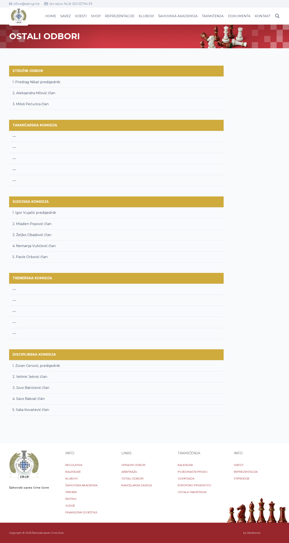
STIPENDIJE (241, 478)
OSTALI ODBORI (132, 478)
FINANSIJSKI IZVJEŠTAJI (81, 512)
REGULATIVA (73, 465)
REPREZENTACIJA (246, 471)
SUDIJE (70, 505)
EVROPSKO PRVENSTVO (194, 485)
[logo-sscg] (18, 16)
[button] (277, 16)
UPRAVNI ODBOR (133, 465)
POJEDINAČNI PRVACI (192, 471)
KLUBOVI (71, 478)
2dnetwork (253, 532)
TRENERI (71, 492)
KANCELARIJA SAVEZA (136, 485)
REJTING (71, 498)
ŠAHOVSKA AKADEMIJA (81, 485)
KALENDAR (73, 471)
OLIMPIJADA (186, 478)
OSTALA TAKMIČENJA (192, 492)
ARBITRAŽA (129, 471)
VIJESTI (238, 465)
